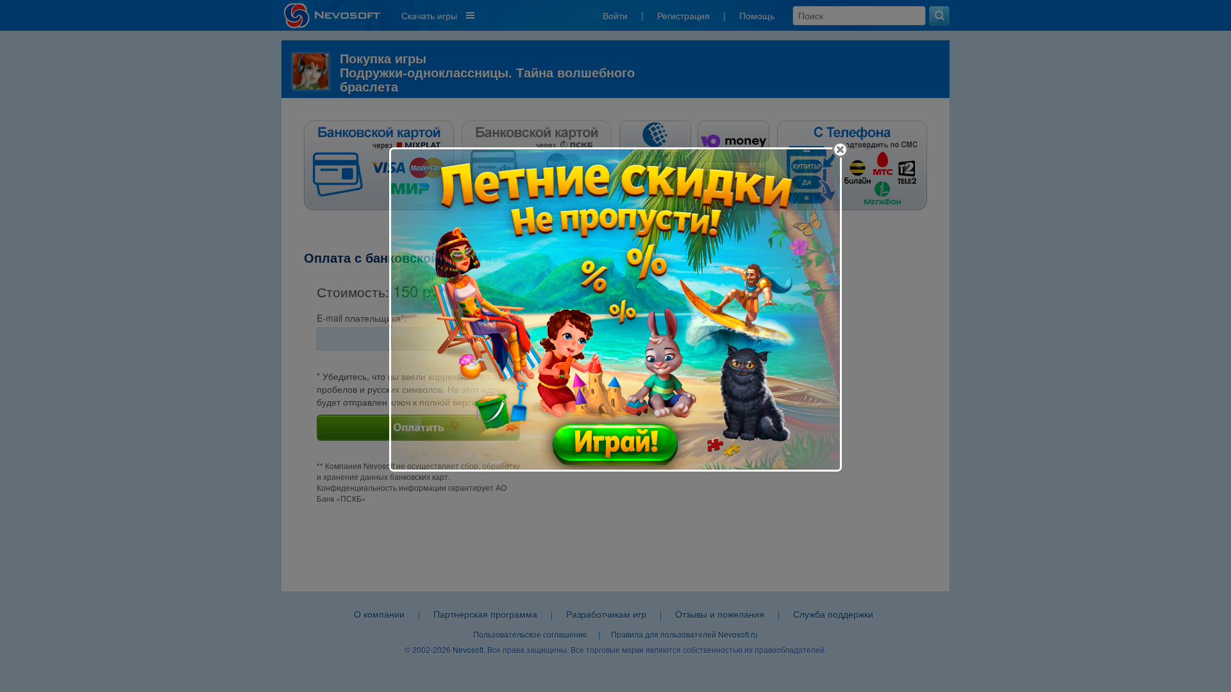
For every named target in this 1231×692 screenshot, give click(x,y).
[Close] (840, 150)
